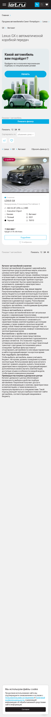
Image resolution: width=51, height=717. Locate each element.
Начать (25, 74)
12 (12, 130)
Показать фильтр (25, 121)
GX (3, 158)
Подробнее (25, 237)
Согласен (25, 709)
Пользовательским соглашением (19, 698)
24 (16, 130)
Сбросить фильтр (39, 149)
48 (19, 130)
